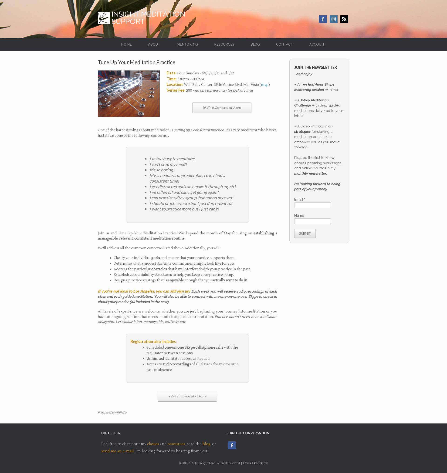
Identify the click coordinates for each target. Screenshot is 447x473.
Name (299, 215)
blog (206, 444)
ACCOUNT (317, 44)
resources (176, 444)
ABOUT (154, 44)
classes (153, 444)
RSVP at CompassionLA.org (222, 108)
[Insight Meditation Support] (144, 18)
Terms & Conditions (255, 463)
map (264, 85)
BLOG (255, 44)
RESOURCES (224, 44)
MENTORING (187, 44)
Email (299, 199)
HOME (126, 44)
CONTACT (284, 44)
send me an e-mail (117, 451)
